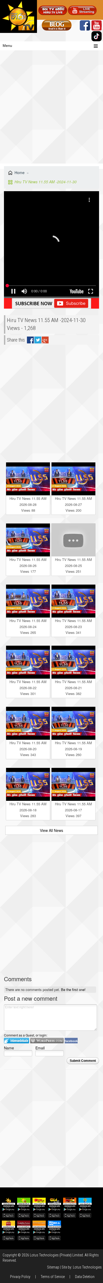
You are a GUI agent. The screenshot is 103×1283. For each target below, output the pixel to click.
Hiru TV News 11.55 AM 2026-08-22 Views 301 (28, 687)
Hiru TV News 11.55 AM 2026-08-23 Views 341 (73, 626)
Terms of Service (53, 1277)
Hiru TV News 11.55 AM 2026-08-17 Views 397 (73, 809)
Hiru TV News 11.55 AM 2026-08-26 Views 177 (28, 565)
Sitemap (53, 1267)
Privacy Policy (20, 1277)
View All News (51, 830)
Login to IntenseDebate (16, 1040)
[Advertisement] (51, 109)
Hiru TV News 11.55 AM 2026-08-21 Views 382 (73, 687)
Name (9, 1047)
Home (20, 172)
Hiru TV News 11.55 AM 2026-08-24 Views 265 (28, 626)
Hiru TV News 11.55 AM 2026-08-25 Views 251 (73, 565)
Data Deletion (85, 1277)
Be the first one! (73, 989)
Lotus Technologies (87, 1267)
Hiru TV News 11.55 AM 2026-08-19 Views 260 (73, 748)
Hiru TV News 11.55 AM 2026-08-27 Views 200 (73, 504)
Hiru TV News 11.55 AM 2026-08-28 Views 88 (28, 504)
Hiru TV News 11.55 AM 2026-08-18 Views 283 (28, 809)
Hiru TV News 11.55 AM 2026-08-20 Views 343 (28, 748)
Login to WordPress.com (47, 1040)
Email (40, 1047)
